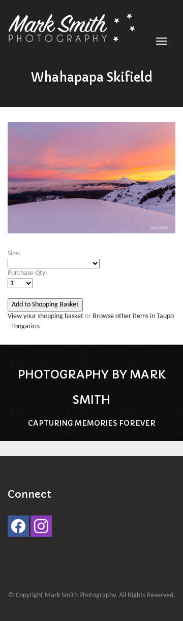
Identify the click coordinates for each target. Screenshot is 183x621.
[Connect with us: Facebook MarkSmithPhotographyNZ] (18, 528)
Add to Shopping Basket (45, 304)
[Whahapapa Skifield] (91, 183)
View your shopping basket (45, 316)
